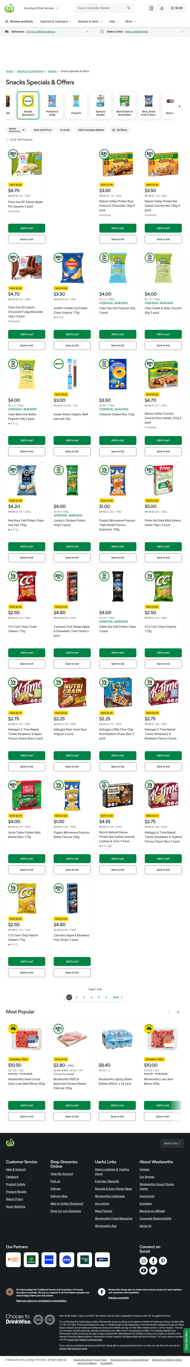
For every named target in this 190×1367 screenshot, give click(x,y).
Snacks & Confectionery (30, 71)
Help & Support (16, 1169)
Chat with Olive (186, 1340)
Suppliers (146, 1203)
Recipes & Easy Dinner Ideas (113, 1189)
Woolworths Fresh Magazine (113, 1218)
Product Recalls (16, 1192)
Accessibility (106, 1363)
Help (112, 21)
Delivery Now (59, 1196)
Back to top (171, 1143)
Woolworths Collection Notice (167, 1360)
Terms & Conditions (87, 1363)
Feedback (12, 1177)
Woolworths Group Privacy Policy (90, 1360)
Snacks (52, 71)
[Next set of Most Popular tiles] (178, 1012)
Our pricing (102, 1203)
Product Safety (15, 1184)
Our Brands (147, 1177)
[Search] (129, 8)
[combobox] (104, 8)
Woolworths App (106, 1226)
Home (9, 71)
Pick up (55, 1181)
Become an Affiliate (152, 1211)
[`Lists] (151, 8)
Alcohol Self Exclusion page (73, 1348)
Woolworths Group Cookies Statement (129, 1360)
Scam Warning (15, 1206)
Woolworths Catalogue (110, 1196)
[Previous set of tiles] (180, 106)
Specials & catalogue (54, 21)
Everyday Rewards (107, 1181)
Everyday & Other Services (39, 8)
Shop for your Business (65, 1211)
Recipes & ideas (88, 21)
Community (147, 1196)
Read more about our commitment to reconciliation (41, 1301)
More (128, 21)
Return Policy (14, 1199)
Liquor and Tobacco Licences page (85, 1339)
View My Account (61, 1174)
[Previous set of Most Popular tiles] (169, 1012)
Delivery (55, 1189)
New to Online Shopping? (66, 1203)
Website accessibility (118, 1298)
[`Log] (161, 8)
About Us (145, 1226)
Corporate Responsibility (155, 1218)
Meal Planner (103, 1211)
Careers (144, 1169)
